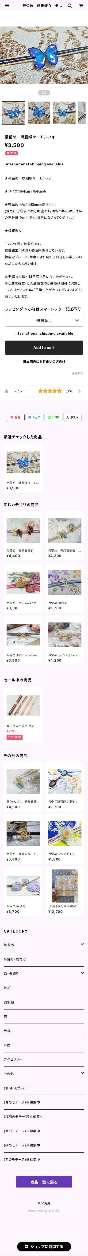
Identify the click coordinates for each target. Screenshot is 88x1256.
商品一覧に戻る (44, 1182)
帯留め (9, 945)
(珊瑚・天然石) (15, 1088)
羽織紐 (9, 1002)
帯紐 (7, 988)
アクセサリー (13, 1059)
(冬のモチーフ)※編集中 (22, 1159)
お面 (7, 1045)
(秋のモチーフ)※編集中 (22, 1145)
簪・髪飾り (11, 973)
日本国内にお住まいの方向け (44, 362)
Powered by (39, 1211)
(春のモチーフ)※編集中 (22, 1102)
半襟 (7, 1031)
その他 (9, 1074)
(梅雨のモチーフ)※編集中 (23, 1117)
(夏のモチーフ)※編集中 (22, 1131)
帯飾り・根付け (15, 959)
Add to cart (44, 347)
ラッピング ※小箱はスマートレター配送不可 (43, 309)
